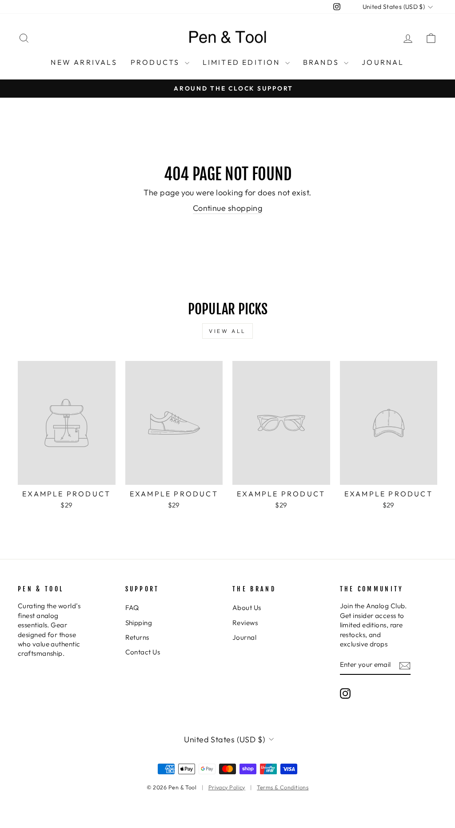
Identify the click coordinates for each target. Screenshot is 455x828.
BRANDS (322, 62)
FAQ (132, 607)
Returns (137, 637)
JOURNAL (383, 62)
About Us (246, 607)
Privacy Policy (226, 787)
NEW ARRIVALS (84, 62)
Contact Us (142, 652)
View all (227, 331)
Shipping (138, 622)
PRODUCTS (157, 62)
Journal (244, 637)
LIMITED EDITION (243, 62)
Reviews (245, 622)
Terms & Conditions (282, 787)
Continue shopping (228, 208)
